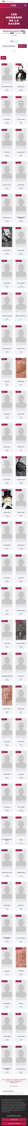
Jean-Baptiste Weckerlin (7, 676)
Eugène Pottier (7, 446)
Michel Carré (21, 905)
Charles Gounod (7, 250)
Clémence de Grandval (7, 315)
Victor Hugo (7, 643)
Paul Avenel (7, 971)
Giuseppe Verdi (7, 512)
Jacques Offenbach (21, 643)
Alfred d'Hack (7, 119)
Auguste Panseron (7, 217)
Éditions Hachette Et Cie (21, 315)
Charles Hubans (21, 250)
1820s (3, 57)
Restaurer (14, 50)
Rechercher (22, 46)
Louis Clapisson (7, 807)
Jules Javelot (7, 741)
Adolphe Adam (21, 86)
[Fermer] (26, 1097)
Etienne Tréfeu (21, 414)
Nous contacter (14, 1086)
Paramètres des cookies (14, 1115)
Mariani (21, 839)
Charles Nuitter (7, 283)
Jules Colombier (7, 708)
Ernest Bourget (21, 381)
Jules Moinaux (21, 741)
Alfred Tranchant (21, 119)
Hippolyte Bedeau (21, 610)
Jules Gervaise (21, 708)
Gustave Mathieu (7, 545)
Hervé (7, 610)
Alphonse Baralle (21, 152)
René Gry (21, 1003)
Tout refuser (14, 1119)
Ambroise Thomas (7, 184)
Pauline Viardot (7, 1003)
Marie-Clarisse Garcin (7, 872)
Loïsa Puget (21, 774)
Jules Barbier (21, 676)
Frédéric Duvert (21, 446)
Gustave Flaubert (21, 512)
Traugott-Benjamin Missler (7, 1069)
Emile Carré (7, 381)
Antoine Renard (21, 184)
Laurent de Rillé (7, 774)
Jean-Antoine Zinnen (21, 1069)
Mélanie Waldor (7, 905)
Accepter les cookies (14, 1123)
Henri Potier (21, 577)
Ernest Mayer (7, 414)
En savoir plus (14, 1111)
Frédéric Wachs (7, 479)
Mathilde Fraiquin (21, 872)
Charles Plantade (21, 283)
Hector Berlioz (7, 577)
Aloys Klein (7, 152)
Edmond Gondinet (7, 348)
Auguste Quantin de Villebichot (21, 218)
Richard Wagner (7, 1036)
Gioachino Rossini (21, 479)
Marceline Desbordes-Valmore (7, 840)
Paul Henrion (21, 970)
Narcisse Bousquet (21, 938)
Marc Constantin (21, 807)
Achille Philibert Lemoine (7, 86)
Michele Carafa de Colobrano (7, 938)
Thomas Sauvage (21, 1036)
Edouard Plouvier (21, 348)
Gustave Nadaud (21, 545)
